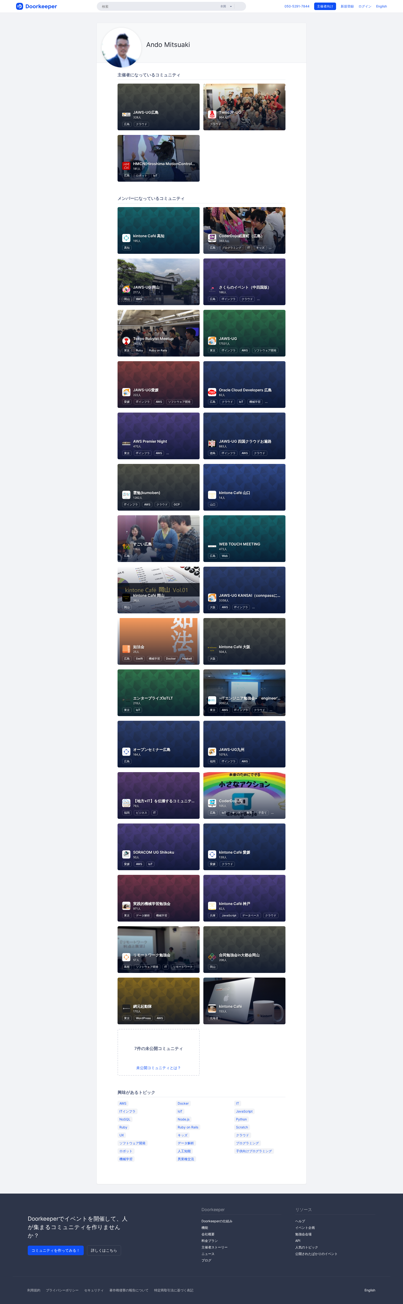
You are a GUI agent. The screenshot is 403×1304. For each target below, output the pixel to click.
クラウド (141, 124)
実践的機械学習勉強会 (151, 903)
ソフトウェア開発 (265, 350)
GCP (177, 504)
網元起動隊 (142, 1006)
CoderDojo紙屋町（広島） (241, 235)
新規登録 (347, 6)
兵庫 (212, 915)
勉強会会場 (303, 1234)
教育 (249, 812)
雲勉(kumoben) (146, 492)
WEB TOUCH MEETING (239, 544)
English (381, 6)
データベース (250, 915)
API (297, 1241)
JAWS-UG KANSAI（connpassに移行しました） (261, 595)
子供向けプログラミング (254, 1151)
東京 (127, 350)
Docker (171, 658)
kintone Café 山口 (234, 492)
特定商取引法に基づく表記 (173, 1290)
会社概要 (208, 1234)
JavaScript (229, 915)
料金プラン (210, 1241)
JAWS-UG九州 (231, 749)
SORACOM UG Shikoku (153, 852)
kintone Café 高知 (148, 235)
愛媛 (127, 401)
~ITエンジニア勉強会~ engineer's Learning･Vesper (265, 698)
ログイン (365, 6)
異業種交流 (186, 1159)
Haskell (187, 658)
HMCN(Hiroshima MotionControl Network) (171, 163)
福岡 (212, 761)
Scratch (242, 1127)
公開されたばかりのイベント (316, 1254)
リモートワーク (183, 966)
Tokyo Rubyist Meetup (153, 338)
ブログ (206, 1260)
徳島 (212, 453)
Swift (139, 658)
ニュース (208, 1254)
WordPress (143, 1018)
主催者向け (325, 6)
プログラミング (231, 247)
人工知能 (184, 1151)
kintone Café (230, 1006)
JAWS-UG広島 (146, 112)
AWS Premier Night (150, 441)
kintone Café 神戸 (234, 903)
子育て (262, 812)
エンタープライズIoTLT (153, 698)
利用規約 (33, 1290)
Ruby (139, 350)
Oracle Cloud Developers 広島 (245, 390)
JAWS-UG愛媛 (146, 390)
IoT (155, 175)
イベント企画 (305, 1228)
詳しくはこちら (104, 1250)
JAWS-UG (228, 338)
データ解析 (143, 915)
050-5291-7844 (297, 6)
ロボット (141, 175)
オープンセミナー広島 (151, 749)
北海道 (214, 1018)
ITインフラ (229, 299)
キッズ (260, 247)
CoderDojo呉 (230, 801)
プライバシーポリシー (62, 1290)
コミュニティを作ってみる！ (55, 1250)
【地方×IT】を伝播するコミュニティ (164, 801)
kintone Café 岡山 (148, 595)
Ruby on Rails (158, 350)
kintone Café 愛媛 (234, 852)
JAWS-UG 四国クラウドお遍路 (245, 441)
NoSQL (124, 1119)
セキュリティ (94, 1290)
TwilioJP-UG (230, 112)
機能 (205, 1228)
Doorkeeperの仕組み (217, 1221)
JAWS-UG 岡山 (146, 287)
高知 (127, 247)
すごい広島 (142, 544)
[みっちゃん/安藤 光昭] (147, 55)
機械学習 (255, 401)
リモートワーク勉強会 (151, 955)
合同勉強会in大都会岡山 (239, 955)
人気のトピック (306, 1247)
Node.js (183, 1119)
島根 (127, 966)
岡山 (127, 299)
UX (121, 1135)
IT (248, 247)
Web (225, 556)
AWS (139, 299)
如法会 (138, 646)
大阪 (212, 607)
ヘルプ (300, 1221)
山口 (212, 504)
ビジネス (141, 812)
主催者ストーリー (215, 1247)
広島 (127, 124)
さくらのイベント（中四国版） (245, 287)
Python (241, 1119)
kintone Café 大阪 (234, 646)
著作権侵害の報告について (129, 1290)
